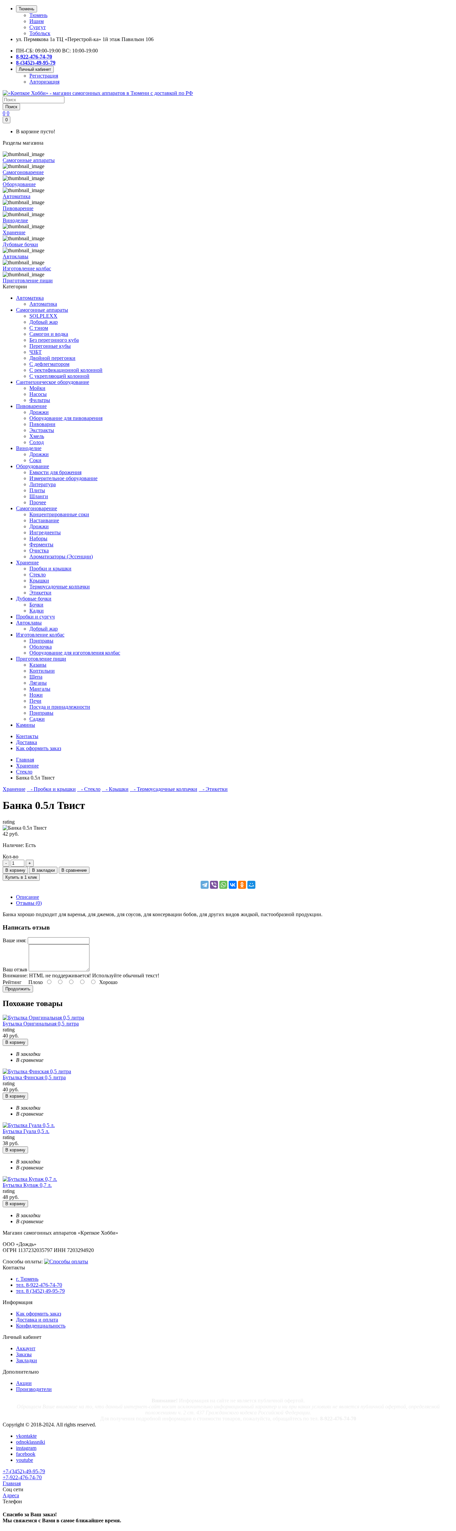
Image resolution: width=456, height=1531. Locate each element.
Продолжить (17, 988)
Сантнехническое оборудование (52, 382)
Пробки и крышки (50, 568)
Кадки (36, 610)
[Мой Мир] (251, 885)
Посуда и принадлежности (59, 707)
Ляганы (38, 683)
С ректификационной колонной (65, 370)
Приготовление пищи (41, 659)
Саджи (37, 719)
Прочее (37, 502)
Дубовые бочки (33, 598)
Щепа (35, 677)
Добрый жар (43, 322)
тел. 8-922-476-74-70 (39, 1285)
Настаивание (44, 520)
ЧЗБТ (35, 352)
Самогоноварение (36, 508)
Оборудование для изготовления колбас (74, 653)
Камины (25, 725)
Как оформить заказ (38, 1313)
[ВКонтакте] (233, 885)
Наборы (38, 538)
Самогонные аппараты (42, 310)
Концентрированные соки (59, 514)
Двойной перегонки (52, 358)
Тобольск (39, 33)
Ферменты (41, 544)
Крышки (39, 580)
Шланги (38, 496)
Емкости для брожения (55, 472)
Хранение (27, 562)
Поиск (11, 106)
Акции (24, 1383)
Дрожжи (39, 412)
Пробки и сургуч (35, 616)
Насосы (38, 394)
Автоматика (30, 298)
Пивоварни (42, 424)
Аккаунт (25, 1348)
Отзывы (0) (29, 903)
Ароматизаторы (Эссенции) (61, 556)
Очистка (39, 550)
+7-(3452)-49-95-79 (24, 1471)
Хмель (36, 436)
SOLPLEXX (43, 316)
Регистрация (43, 76)
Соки (35, 460)
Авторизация (44, 82)
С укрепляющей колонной (59, 376)
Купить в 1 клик (21, 877)
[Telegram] (205, 885)
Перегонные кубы (50, 346)
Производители (34, 1389)
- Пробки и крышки (51, 789)
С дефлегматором (49, 364)
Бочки (36, 604)
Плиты (37, 490)
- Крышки (115, 789)
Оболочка (40, 647)
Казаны (37, 665)
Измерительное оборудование (63, 478)
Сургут (37, 27)
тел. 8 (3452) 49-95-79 (40, 1291)
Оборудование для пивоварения (65, 418)
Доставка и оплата (37, 1320)
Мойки (37, 388)
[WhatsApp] (223, 885)
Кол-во (10, 856)
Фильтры (39, 400)
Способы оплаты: (23, 1261)
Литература (42, 484)
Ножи (36, 695)
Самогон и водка (48, 334)
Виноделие (28, 448)
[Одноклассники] (242, 885)
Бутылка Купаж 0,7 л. (27, 1185)
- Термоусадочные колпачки (163, 789)
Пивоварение (31, 406)
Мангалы (39, 689)
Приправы (41, 641)
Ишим (36, 21)
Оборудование (32, 466)
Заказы (24, 1354)
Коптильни (42, 671)
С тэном (38, 328)
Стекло (37, 574)
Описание (27, 897)
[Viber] (214, 885)
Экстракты (41, 430)
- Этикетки (213, 789)
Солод (36, 442)
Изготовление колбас (40, 635)
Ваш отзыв (15, 969)
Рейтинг (12, 982)
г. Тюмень (27, 1279)
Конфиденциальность (40, 1326)
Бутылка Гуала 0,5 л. (26, 1131)
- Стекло (88, 789)
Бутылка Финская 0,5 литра (34, 1077)
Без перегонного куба (54, 340)
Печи (35, 701)
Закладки (26, 1360)
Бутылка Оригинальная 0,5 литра (41, 1023)
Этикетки (40, 592)
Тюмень (38, 15)
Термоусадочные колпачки (59, 586)
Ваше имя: (14, 940)
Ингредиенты (45, 532)
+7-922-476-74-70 (22, 1477)
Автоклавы (29, 622)
